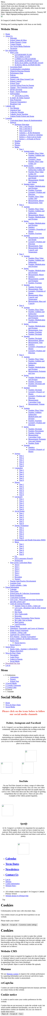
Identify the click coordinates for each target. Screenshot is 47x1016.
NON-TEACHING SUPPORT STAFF (29, 63)
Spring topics (28, 166)
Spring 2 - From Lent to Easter (30, 137)
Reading (18, 141)
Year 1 (21, 149)
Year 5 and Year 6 (25, 131)
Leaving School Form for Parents (22, 85)
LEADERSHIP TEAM (23, 55)
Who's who (14, 52)
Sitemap (8, 882)
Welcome (13, 38)
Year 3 (21, 254)
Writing (17, 143)
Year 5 (21, 355)
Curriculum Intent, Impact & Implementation (26, 120)
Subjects (13, 122)
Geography (19, 497)
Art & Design (19, 511)
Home (7, 34)
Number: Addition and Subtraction (36, 212)
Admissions (14, 77)
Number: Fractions (35, 190)
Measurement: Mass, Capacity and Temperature (35, 250)
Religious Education (22, 124)
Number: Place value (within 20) (35, 163)
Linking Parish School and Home (22, 116)
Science (17, 454)
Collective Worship (17, 112)
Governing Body (16, 67)
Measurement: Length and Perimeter (36, 280)
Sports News (10, 647)
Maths (17, 147)
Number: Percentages (36, 431)
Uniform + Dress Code (18, 632)
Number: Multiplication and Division (36, 187)
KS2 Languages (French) (24, 558)
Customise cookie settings (28, 925)
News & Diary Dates (13, 653)
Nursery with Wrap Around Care (22, 79)
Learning (8, 118)
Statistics (31, 227)
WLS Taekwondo (21, 614)
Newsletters (14, 655)
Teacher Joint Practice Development (23, 581)
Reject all (5, 925)
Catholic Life (10, 106)
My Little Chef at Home (23, 620)
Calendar (13, 589)
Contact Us (11, 874)
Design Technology (22, 526)
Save (21, 1014)
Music (17, 542)
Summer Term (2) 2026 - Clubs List (27, 606)
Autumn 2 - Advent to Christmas (31, 135)
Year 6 (21, 406)
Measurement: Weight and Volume (36, 181)
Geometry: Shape (34, 159)
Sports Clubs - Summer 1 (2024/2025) (24, 649)
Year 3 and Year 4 (25, 129)
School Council (15, 81)
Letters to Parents (16, 659)
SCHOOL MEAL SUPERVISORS (27, 65)
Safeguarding (15, 94)
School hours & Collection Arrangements (25, 593)
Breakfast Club (15, 104)
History (17, 482)
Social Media (15, 661)
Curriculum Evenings (17, 597)
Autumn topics (29, 151)
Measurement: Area (35, 330)
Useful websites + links (18, 585)
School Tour (14, 681)
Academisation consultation (20, 69)
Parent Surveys (20, 643)
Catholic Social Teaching (19, 114)
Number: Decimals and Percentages (36, 385)
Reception (18, 577)
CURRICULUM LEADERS (25, 59)
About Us (9, 36)
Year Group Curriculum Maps (21, 563)
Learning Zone (15, 583)
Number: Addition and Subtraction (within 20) (36, 169)
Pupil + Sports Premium (18, 92)
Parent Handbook (16, 595)
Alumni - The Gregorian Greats (21, 87)
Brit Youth (18, 612)
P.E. (16, 556)
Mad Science (19, 622)
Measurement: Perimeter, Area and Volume (37, 440)
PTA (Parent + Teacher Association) (23, 637)
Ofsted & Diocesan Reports (20, 71)
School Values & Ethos (18, 40)
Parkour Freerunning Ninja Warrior (27, 618)
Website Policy (10, 886)
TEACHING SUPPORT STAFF (27, 61)
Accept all (13, 925)
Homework (19, 560)
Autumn (27, 207)
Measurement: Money (36, 201)
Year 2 (21, 205)
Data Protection (15, 100)
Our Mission (14, 108)
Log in (7, 665)
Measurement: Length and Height (36, 177)
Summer (27, 236)
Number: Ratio (33, 443)
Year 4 (21, 305)
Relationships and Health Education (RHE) (30, 540)
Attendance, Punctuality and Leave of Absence (27, 628)
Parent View (14, 641)
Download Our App (12, 663)
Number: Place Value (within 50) (36, 173)
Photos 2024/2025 (16, 651)
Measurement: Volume (36, 404)
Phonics (17, 145)
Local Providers (20, 624)
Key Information (11, 50)
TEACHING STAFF (22, 57)
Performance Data (16, 73)
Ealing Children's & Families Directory (24, 639)
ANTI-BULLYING (22, 96)
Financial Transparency (18, 102)
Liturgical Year (15, 110)
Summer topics (29, 184)
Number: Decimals (35, 334)
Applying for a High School (20, 635)
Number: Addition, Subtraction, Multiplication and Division (35, 415)
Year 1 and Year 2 (25, 127)
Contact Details (15, 44)
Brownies (18, 616)
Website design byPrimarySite (16, 896)
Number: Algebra (34, 433)
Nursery (17, 579)
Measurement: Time (35, 203)
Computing (19, 468)
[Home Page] (2, 16)
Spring (26, 221)
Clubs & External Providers (20, 604)
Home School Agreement (19, 630)
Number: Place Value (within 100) (36, 197)
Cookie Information (12, 884)
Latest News (14, 657)
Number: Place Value (36, 153)
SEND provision (16, 89)
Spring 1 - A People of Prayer (29, 139)
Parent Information (12, 587)
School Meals (15, 626)
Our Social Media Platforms (20, 46)
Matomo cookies (13, 974)
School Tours (15, 83)
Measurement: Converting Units (34, 401)
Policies (13, 75)
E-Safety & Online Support (20, 98)
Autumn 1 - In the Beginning (29, 133)
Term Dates (14, 591)
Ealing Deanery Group (18, 42)
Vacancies (13, 48)
